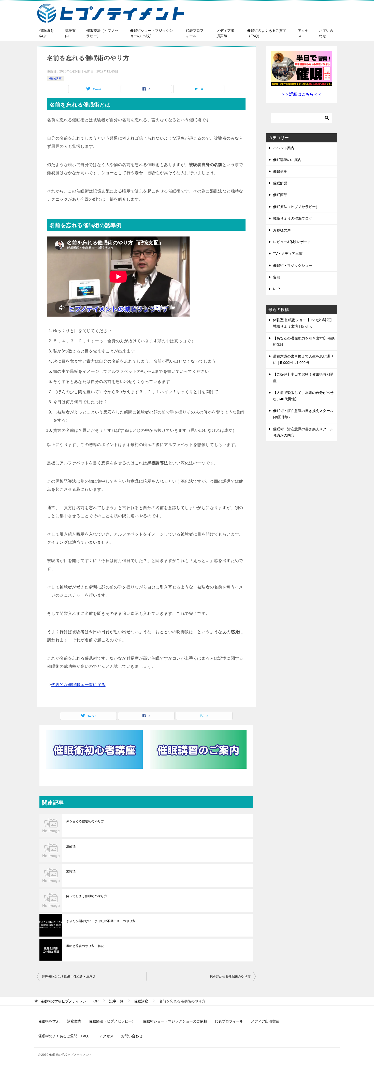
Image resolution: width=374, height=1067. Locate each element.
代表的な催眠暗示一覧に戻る (78, 685)
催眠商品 (280, 195)
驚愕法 (71, 871)
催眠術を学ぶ (46, 33)
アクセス (303, 33)
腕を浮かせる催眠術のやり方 (230, 976)
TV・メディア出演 (288, 253)
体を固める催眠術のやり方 (85, 821)
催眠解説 (280, 183)
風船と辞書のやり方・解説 (85, 946)
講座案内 (70, 33)
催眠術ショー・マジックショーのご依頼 (151, 33)
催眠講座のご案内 (287, 160)
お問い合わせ (326, 33)
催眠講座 (55, 78)
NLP (276, 289)
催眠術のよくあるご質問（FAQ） (266, 33)
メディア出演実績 (225, 33)
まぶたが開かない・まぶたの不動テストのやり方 (101, 921)
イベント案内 (283, 148)
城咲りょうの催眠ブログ (292, 218)
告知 (276, 277)
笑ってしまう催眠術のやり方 (86, 896)
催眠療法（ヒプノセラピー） (102, 33)
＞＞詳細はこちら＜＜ (301, 94)
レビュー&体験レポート (292, 242)
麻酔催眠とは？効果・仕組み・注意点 (69, 976)
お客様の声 (282, 230)
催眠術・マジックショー (292, 265)
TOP (69, 1001)
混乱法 (71, 846)
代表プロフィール (195, 33)
